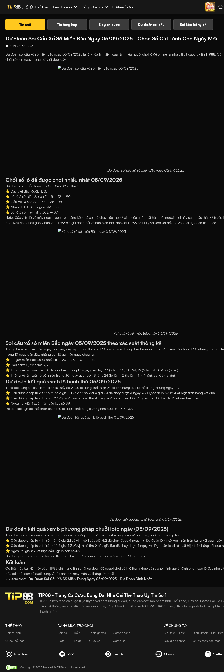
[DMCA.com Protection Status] (11, 667)
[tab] (25, 24)
